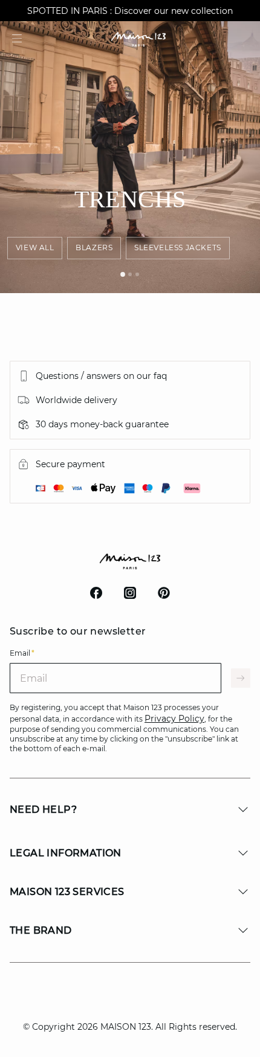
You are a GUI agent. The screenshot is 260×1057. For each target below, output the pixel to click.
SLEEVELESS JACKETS (177, 247)
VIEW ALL (35, 247)
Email (22, 653)
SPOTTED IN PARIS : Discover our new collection (130, 10)
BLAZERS (94, 247)
